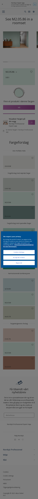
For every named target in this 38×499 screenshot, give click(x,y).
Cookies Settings (19, 252)
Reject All (19, 263)
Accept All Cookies (19, 257)
